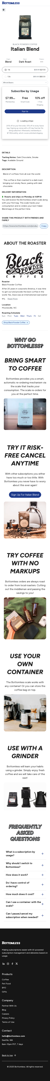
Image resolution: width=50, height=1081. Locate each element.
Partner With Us (9, 1006)
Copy (43, 226)
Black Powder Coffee (25, 44)
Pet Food (6, 983)
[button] (25, 70)
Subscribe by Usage (25, 91)
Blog (4, 1010)
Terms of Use (8, 1022)
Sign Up (25, 111)
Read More (13, 299)
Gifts (4, 992)
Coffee (5, 979)
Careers (5, 1014)
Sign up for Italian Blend (25, 494)
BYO (4, 987)
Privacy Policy (8, 1018)
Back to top (7, 1055)
